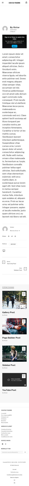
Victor (6, 315)
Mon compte (4, 435)
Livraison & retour (6, 429)
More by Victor (14, 230)
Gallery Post (8, 312)
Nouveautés (4, 422)
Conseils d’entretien (6, 431)
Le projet (3, 413)
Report (13, 31)
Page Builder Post (11, 338)
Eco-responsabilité (6, 415)
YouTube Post (9, 390)
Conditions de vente (6, 436)
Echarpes (3, 418)
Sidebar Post (8, 365)
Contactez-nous (5, 433)
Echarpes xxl (4, 417)
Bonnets (3, 420)
